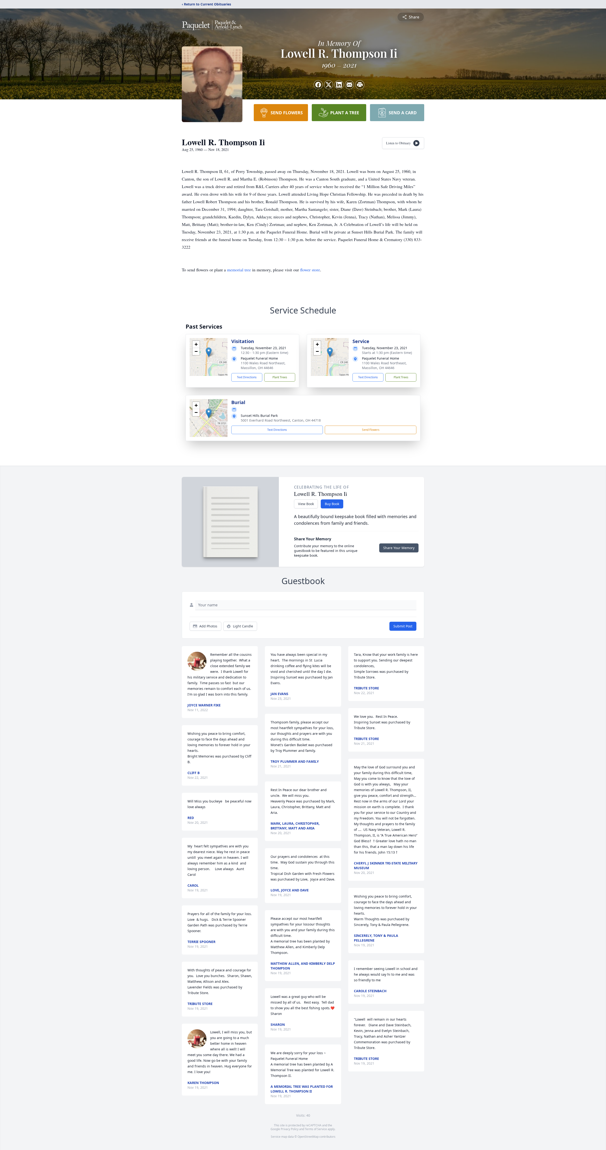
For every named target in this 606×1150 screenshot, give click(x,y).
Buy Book (332, 504)
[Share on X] (328, 84)
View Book (306, 504)
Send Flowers (370, 430)
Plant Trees (279, 377)
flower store (310, 270)
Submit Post (402, 626)
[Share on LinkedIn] (339, 84)
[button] (209, 352)
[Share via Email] (349, 84)
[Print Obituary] (360, 84)
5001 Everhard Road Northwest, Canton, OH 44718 (281, 420)
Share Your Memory (398, 548)
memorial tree (239, 270)
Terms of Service (316, 1129)
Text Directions (247, 377)
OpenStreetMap (308, 1137)
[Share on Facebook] (318, 84)
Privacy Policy (290, 1129)
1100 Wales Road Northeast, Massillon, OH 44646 (263, 365)
